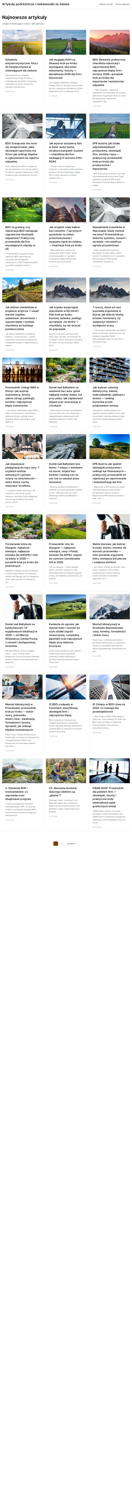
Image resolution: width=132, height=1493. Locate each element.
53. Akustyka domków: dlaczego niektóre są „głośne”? (63, 792)
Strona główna (123, 4)
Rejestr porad (106, 4)
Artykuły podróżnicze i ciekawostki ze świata (35, 4)
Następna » (72, 844)
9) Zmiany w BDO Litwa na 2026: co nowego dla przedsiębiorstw (109, 708)
